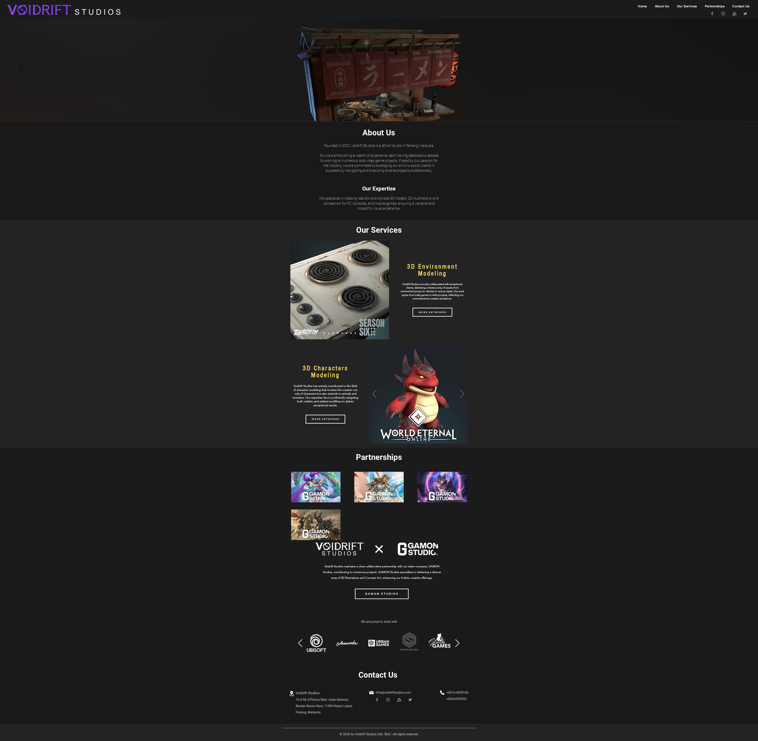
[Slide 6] (346, 333)
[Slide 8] (355, 333)
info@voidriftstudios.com (393, 692)
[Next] (736, 70)
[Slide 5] (342, 333)
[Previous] (21, 70)
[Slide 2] (379, 111)
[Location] (291, 693)
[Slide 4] (337, 333)
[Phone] (442, 692)
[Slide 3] (382, 111)
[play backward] (300, 643)
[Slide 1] (375, 111)
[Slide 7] (351, 333)
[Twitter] (745, 13)
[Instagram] (723, 13)
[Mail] (371, 692)
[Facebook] (712, 13)
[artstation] (734, 13)
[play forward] (457, 643)
